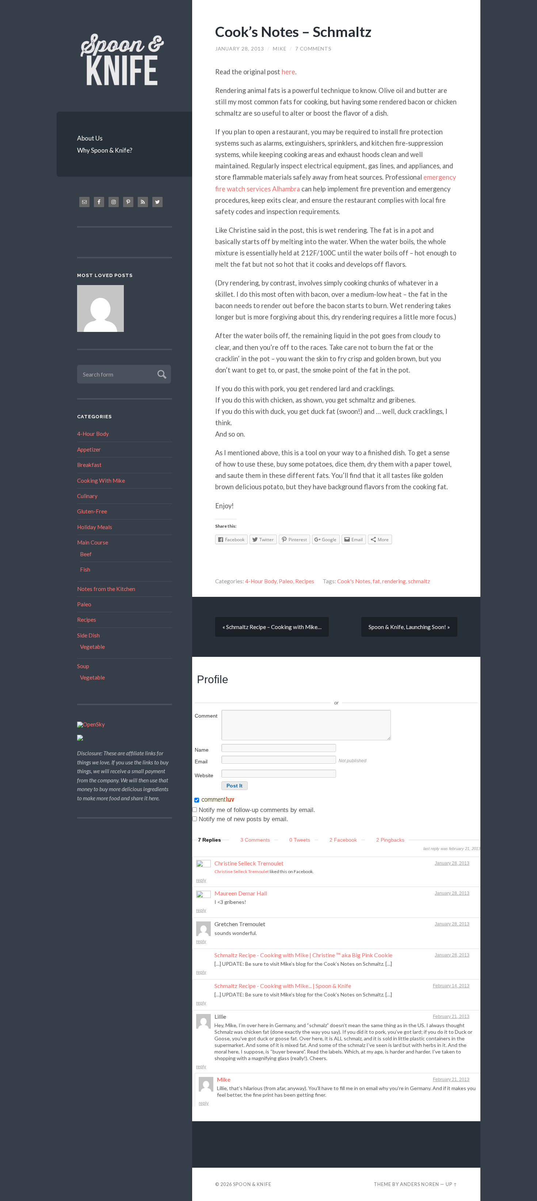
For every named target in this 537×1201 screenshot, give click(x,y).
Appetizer (89, 449)
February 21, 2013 (451, 1016)
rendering (394, 581)
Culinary (87, 496)
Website (204, 775)
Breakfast (89, 464)
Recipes (86, 619)
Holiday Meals (94, 527)
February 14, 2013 (451, 985)
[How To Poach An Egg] (100, 309)
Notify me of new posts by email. (243, 819)
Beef (86, 554)
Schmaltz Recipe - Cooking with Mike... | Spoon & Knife (282, 985)
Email (201, 761)
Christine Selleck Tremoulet (248, 863)
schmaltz (419, 581)
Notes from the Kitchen (106, 588)
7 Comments (313, 49)
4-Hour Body (93, 433)
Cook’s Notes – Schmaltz (293, 31)
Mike (279, 49)
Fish (85, 569)
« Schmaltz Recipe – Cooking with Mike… (271, 627)
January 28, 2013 (239, 49)
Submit (160, 373)
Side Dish (88, 635)
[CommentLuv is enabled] (218, 800)
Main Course (92, 542)
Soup (83, 666)
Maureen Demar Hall (240, 893)
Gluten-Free (92, 511)
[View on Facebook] (474, 863)
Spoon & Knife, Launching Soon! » (409, 627)
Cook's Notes (353, 581)
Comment (206, 716)
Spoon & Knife (252, 1184)
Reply (201, 880)
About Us (90, 138)
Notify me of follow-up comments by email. (257, 810)
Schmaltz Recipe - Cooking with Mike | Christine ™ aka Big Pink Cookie (303, 954)
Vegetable (92, 646)
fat (376, 581)
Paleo (84, 604)
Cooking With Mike (101, 480)
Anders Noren (419, 1184)
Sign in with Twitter (303, 692)
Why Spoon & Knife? (104, 150)
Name (202, 750)
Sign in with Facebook (369, 692)
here (288, 72)
